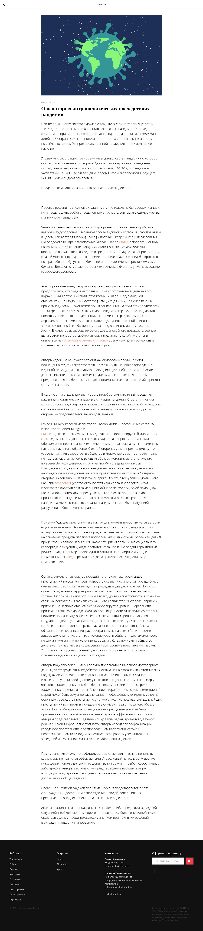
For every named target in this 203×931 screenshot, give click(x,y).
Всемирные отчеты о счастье (86, 340)
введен (71, 557)
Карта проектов (17, 894)
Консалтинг (16, 879)
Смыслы (14, 869)
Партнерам (15, 899)
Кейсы (13, 864)
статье (124, 242)
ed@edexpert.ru (113, 894)
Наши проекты (17, 889)
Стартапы (14, 884)
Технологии (16, 859)
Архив (60, 869)
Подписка (62, 864)
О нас (60, 859)
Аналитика (15, 874)
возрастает (63, 483)
